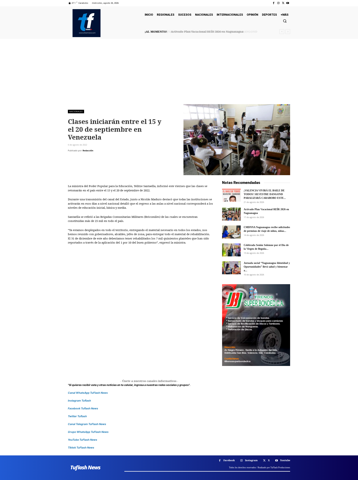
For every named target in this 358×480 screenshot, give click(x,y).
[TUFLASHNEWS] (87, 23)
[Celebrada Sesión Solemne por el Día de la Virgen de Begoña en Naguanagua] (231, 249)
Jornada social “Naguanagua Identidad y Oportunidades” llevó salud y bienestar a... (267, 267)
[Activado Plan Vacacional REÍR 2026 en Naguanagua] (231, 214)
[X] (283, 3)
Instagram (251, 460)
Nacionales (76, 111)
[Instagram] (278, 3)
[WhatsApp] (97, 158)
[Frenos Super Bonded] (256, 325)
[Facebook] (273, 3)
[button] (284, 20)
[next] (287, 31)
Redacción (88, 150)
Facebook (229, 460)
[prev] (282, 31)
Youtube (285, 460)
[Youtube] (287, 3)
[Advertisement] (179, 76)
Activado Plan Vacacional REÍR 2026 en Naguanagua (206, 31)
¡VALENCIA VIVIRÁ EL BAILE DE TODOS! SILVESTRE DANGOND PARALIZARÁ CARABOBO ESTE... (265, 194)
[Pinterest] (88, 158)
